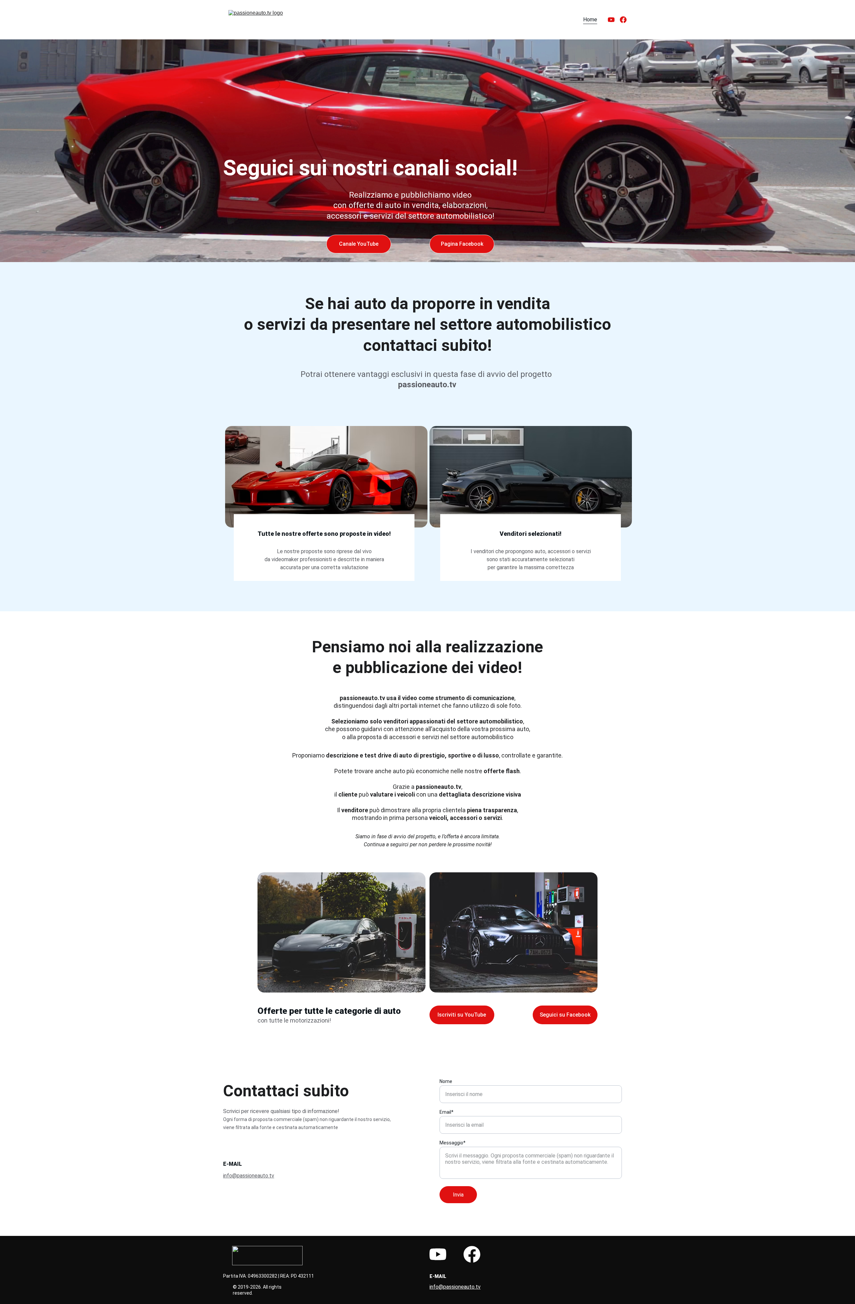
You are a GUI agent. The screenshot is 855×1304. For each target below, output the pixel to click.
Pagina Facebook (462, 244)
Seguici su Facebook (565, 1015)
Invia (458, 1194)
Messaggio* (453, 1142)
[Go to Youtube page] (614, 19)
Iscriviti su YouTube (462, 1015)
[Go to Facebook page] (623, 19)
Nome (446, 1081)
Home (590, 19)
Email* (447, 1112)
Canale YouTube (358, 244)
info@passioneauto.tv (248, 1175)
